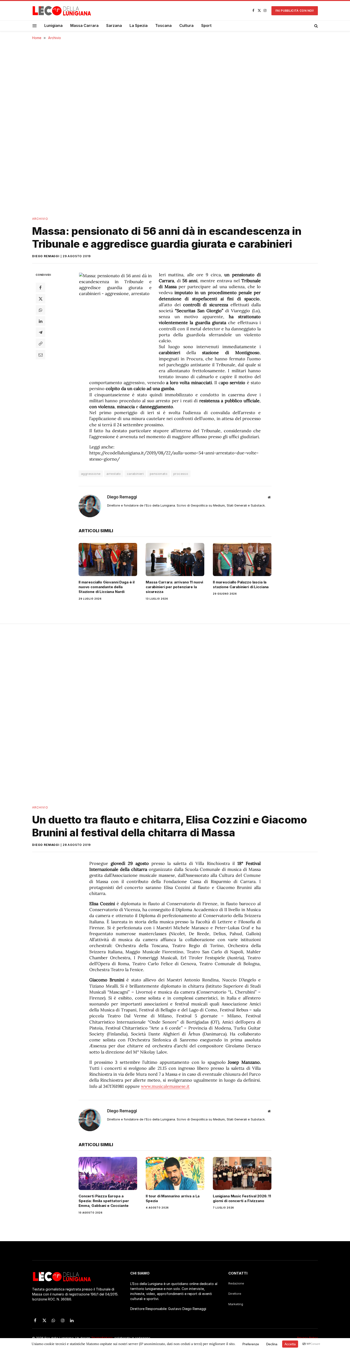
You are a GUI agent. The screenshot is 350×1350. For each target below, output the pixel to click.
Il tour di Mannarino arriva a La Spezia (173, 1198)
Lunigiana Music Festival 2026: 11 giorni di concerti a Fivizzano (242, 1198)
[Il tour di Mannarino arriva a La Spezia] (175, 1173)
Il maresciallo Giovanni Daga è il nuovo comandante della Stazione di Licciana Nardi (107, 587)
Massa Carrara (84, 25)
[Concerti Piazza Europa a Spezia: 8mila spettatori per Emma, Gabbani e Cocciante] (108, 1173)
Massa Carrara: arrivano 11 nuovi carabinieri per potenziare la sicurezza (174, 587)
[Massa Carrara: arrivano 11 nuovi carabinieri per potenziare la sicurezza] (175, 559)
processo (180, 474)
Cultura (186, 25)
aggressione (90, 474)
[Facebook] (40, 287)
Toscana (163, 25)
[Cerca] (315, 25)
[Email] (40, 354)
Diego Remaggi (46, 256)
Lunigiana (53, 25)
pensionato (158, 474)
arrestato (113, 474)
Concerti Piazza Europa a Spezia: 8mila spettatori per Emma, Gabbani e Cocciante (104, 1201)
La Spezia (139, 25)
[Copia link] (40, 343)
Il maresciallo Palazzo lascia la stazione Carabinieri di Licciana (241, 584)
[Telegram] (40, 332)
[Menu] (35, 25)
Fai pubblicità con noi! (294, 10)
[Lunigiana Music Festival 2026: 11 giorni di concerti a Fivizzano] (242, 1173)
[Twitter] (40, 298)
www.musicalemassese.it (165, 1086)
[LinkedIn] (40, 321)
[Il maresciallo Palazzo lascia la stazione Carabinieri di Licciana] (242, 559)
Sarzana (114, 25)
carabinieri (135, 474)
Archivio (40, 219)
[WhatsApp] (40, 310)
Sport (206, 25)
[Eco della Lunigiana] (62, 10)
